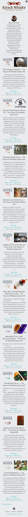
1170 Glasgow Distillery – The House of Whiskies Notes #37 (14, 70)
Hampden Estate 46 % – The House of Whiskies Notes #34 (14, 158)
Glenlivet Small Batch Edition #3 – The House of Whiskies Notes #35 (14, 112)
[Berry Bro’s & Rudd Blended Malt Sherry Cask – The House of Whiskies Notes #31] (14, 284)
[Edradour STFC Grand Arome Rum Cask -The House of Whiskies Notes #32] (14, 238)
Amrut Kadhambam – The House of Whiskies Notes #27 (14, 474)
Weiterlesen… (14, 91)
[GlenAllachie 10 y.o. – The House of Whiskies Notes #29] (14, 376)
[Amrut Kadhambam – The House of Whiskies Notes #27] (14, 466)
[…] (20, 88)
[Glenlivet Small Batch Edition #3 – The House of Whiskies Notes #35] (14, 103)
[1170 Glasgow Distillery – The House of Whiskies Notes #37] (14, 62)
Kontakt (13, 511)
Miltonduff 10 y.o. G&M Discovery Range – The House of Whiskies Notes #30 (14, 338)
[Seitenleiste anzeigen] (26, 2)
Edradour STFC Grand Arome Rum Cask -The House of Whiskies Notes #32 (14, 247)
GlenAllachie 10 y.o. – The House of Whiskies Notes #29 (14, 384)
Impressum (20, 511)
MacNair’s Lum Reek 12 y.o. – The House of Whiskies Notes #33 (14, 202)
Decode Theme (9, 514)
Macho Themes (18, 514)
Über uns (7, 511)
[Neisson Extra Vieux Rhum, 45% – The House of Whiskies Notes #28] (14, 421)
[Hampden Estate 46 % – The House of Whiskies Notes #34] (14, 150)
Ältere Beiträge (7, 504)
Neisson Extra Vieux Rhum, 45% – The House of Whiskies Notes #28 (14, 430)
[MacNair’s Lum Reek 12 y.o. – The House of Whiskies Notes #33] (14, 193)
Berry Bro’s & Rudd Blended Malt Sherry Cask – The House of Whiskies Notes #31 (14, 293)
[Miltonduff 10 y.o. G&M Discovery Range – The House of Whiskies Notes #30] (14, 329)
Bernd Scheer (14, 23)
